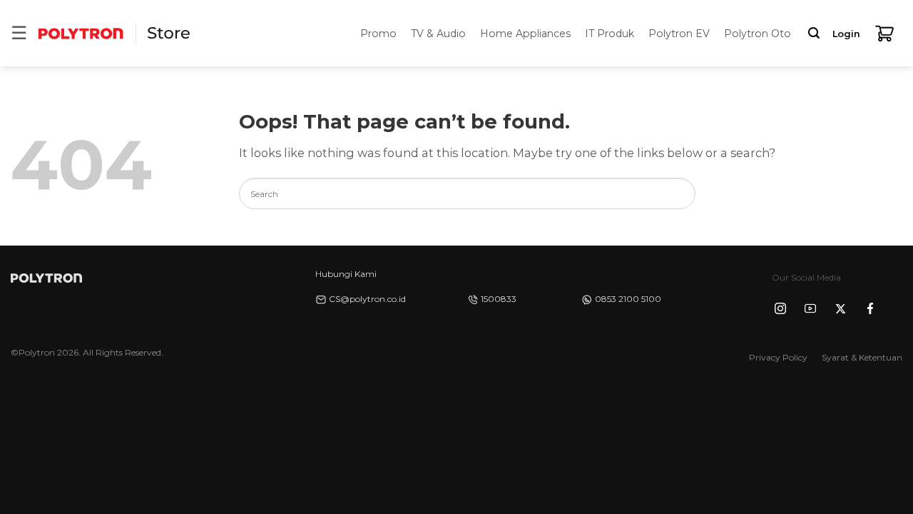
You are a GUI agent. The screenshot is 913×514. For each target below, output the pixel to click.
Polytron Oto (757, 33)
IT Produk (609, 33)
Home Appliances (525, 33)
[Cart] (884, 33)
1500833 (498, 298)
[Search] (814, 33)
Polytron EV (679, 33)
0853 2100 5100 (628, 298)
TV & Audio (438, 33)
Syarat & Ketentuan (862, 357)
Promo (378, 33)
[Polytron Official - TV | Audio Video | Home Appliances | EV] (80, 33)
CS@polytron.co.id (367, 298)
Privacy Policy (778, 357)
